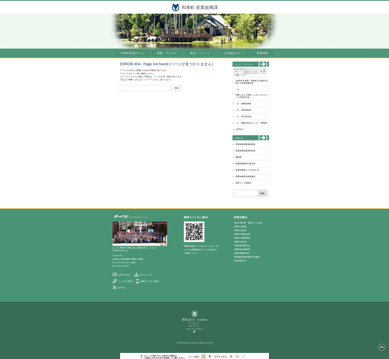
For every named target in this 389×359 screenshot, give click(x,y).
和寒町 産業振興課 (200, 7)
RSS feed (121, 287)
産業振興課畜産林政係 (245, 151)
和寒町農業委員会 (242, 253)
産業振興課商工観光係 (245, 164)
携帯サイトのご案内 (150, 281)
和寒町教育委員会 (242, 245)
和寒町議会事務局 (242, 249)
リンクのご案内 (125, 281)
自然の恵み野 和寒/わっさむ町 (248, 223)
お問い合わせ (124, 275)
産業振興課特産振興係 (245, 176)
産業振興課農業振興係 (245, 144)
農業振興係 (246, 104)
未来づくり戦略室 (243, 183)
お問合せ (239, 129)
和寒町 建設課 (240, 242)
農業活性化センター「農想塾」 (255, 123)
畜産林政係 (246, 110)
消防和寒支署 (240, 261)
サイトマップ (146, 275)
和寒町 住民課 (240, 230)
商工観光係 (246, 117)
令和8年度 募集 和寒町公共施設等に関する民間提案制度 (252, 82)
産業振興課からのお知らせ (247, 170)
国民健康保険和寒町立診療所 (247, 257)
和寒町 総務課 (240, 226)
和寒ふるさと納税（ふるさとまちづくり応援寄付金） (251, 96)
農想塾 (238, 157)
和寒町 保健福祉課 (242, 234)
